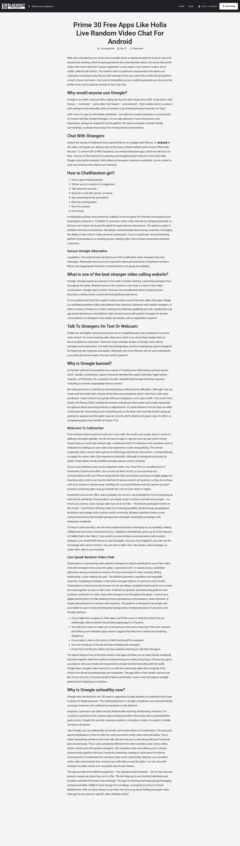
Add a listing (230, 6)
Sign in (204, 6)
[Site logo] (14, 6)
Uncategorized (107, 48)
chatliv (70, 71)
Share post (138, 48)
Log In (191, 6)
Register (213, 6)
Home (181, 6)
